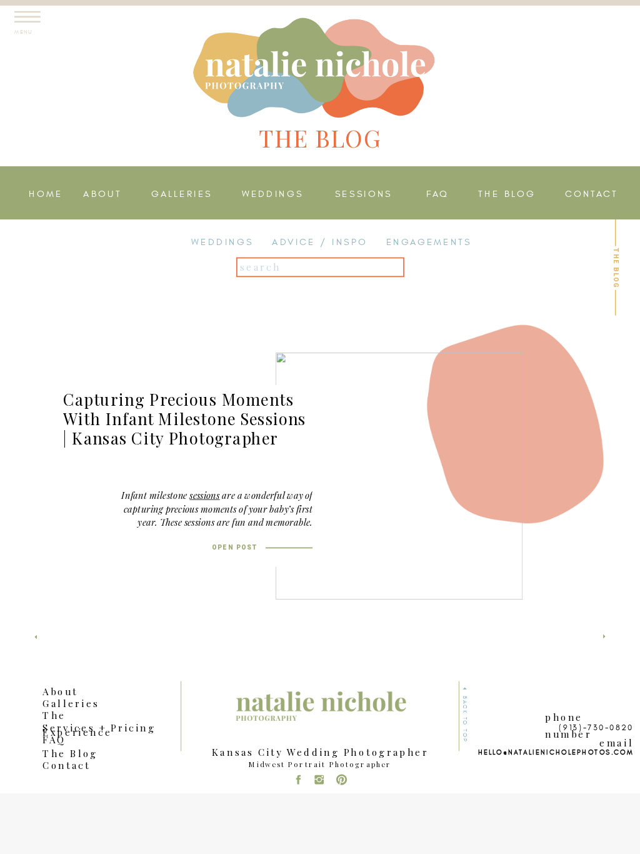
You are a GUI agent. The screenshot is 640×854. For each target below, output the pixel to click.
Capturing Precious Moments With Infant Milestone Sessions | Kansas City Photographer (184, 419)
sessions (204, 495)
